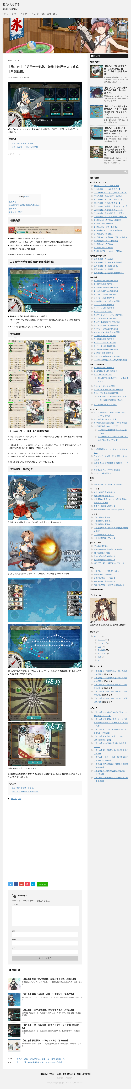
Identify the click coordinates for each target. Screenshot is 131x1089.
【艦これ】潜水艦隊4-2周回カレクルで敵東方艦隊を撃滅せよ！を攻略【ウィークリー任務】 (111, 722)
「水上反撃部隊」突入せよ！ (105, 538)
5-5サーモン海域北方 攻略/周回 (106, 393)
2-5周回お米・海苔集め (103, 234)
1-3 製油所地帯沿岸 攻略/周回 (106, 287)
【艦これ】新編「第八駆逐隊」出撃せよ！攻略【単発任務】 (49, 979)
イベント (15, 14)
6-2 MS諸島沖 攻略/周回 (103, 353)
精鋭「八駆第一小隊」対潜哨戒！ (25, 147)
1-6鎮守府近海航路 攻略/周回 (105, 371)
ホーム (6, 14)
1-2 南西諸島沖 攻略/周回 (104, 284)
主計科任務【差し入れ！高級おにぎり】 (110, 199)
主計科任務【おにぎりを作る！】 (107, 189)
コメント (15, 904)
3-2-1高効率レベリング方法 (105, 419)
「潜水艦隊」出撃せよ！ (104, 521)
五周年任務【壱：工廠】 (104, 259)
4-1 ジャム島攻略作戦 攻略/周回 (107, 322)
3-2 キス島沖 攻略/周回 (103, 312)
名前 (13, 931)
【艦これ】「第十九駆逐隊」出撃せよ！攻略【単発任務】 (48, 1010)
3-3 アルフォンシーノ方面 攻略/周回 (108, 315)
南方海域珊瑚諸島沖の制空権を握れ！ (109, 509)
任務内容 (12, 202)
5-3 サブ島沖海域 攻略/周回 (105, 343)
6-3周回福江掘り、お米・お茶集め (108, 251)
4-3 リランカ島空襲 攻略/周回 (106, 329)
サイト (14, 948)
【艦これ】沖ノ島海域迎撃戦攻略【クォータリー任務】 (39, 1062)
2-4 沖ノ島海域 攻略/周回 (104, 305)
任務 (43, 14)
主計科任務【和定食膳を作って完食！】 (110, 213)
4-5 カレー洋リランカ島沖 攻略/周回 (108, 390)
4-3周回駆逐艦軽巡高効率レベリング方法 (110, 423)
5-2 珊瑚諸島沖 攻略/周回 (104, 339)
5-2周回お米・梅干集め (103, 244)
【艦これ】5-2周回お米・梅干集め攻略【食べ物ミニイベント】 (116, 90)
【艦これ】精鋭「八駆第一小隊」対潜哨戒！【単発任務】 (48, 994)
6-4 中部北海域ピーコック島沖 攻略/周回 (110, 360)
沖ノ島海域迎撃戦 (101, 546)
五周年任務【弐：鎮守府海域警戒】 (108, 262)
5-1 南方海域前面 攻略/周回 (105, 336)
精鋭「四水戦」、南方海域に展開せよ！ (110, 585)
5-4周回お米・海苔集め (103, 248)
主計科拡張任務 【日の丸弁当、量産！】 (110, 217)
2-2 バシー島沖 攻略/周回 (104, 298)
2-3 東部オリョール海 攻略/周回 (107, 301)
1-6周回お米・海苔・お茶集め (106, 227)
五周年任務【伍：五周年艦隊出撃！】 (109, 273)
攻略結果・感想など (17, 212)
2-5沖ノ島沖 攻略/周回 (103, 375)
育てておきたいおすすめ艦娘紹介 (107, 470)
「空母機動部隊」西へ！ (104, 535)
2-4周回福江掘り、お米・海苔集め (108, 230)
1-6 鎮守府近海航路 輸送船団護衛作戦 (24, 205)
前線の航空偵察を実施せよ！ (105, 556)
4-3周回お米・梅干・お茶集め (106, 241)
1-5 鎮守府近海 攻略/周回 (104, 368)
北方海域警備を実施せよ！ (104, 560)
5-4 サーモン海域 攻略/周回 (105, 346)
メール (14, 939)
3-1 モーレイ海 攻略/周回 (104, 308)
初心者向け (102, 654)
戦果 (99, 657)
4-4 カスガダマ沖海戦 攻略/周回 (107, 332)
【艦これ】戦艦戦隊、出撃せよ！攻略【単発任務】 (45, 1040)
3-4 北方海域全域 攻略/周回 (105, 318)
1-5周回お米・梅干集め (103, 224)
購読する (97, 56)
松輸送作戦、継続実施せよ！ (105, 581)
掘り (99, 660)
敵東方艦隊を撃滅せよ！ (104, 496)
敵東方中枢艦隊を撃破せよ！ (105, 506)
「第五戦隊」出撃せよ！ (104, 517)
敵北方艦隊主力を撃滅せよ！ (105, 492)
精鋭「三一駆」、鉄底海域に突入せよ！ (110, 563)
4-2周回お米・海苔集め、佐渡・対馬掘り (110, 237)
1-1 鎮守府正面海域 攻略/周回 (106, 281)
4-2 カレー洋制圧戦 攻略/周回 (106, 325)
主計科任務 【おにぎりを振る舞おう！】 (110, 193)
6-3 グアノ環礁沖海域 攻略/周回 (107, 356)
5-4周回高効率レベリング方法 (106, 426)
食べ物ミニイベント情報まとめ (106, 186)
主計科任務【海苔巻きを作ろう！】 (108, 210)
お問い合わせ (52, 14)
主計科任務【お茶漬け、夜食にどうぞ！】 (111, 206)
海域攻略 (24, 14)
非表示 (26, 197)
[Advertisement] (29, 174)
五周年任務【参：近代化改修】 (106, 266)
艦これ (14, 799)
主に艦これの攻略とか (65, 1078)
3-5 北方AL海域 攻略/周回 (104, 386)
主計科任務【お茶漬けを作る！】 (107, 203)
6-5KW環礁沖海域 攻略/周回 (105, 405)
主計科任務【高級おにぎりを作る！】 (109, 196)
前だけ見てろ (11, 4)
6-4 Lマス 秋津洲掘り (102, 473)
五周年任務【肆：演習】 (104, 269)
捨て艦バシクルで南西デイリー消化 (108, 484)
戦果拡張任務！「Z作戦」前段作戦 (108, 549)
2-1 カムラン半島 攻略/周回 (105, 294)
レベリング (34, 14)
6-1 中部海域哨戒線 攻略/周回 (106, 349)
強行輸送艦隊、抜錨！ (103, 553)
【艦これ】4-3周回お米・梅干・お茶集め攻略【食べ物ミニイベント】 (116, 130)
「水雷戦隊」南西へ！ (103, 524)
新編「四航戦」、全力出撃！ (105, 578)
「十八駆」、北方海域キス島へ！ (107, 571)
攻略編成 (12, 209)
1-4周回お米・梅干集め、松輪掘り (108, 220)
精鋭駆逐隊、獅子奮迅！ (104, 574)
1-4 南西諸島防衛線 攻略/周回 (106, 291)
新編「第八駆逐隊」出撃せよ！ (24, 143)
